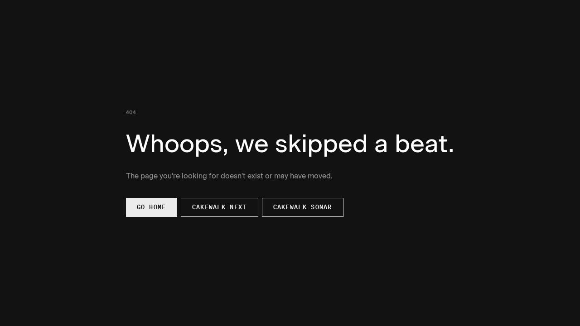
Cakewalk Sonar (302, 207)
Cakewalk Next (219, 207)
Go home (151, 207)
